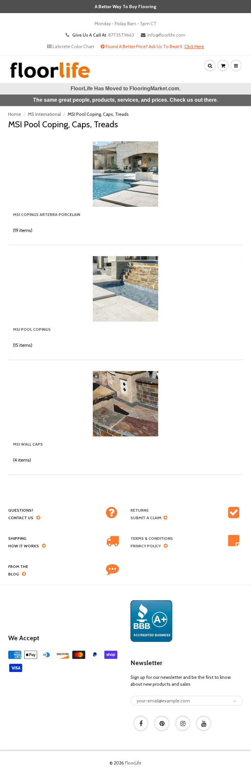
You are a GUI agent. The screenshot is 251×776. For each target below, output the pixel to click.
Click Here (194, 46)
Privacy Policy (145, 545)
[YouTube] (203, 723)
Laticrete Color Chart (73, 46)
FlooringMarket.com (154, 88)
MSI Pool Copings (32, 329)
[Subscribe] (234, 701)
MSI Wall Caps (28, 444)
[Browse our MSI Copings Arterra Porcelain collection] (125, 173)
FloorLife (133, 763)
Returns (139, 510)
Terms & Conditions (151, 538)
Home (14, 114)
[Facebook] (140, 723)
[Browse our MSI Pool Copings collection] (125, 288)
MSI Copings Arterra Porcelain (46, 214)
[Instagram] (182, 723)
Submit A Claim (145, 517)
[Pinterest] (161, 723)
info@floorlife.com (166, 35)
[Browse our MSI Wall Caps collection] (125, 403)
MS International (44, 114)
